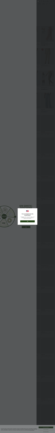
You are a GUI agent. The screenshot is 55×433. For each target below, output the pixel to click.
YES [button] (27, 221)
